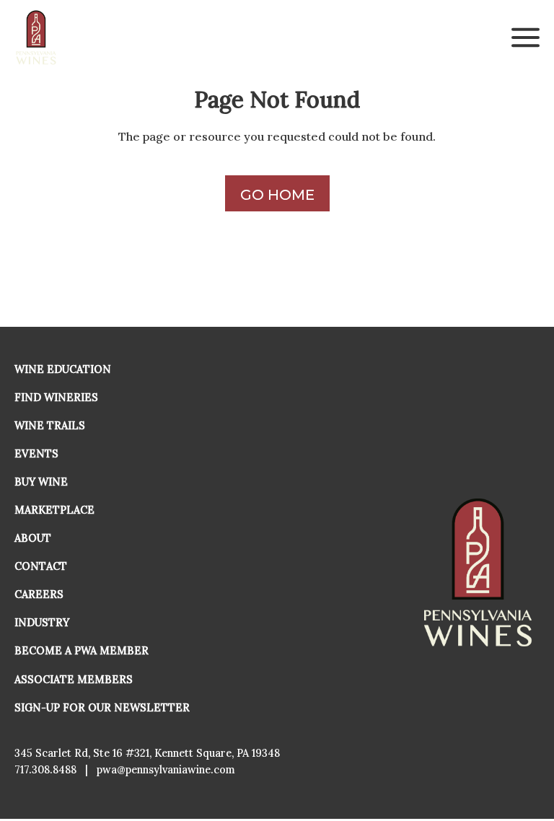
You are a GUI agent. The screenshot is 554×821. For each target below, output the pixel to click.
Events (36, 453)
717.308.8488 (45, 769)
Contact (40, 566)
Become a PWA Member (81, 650)
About (32, 538)
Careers (38, 594)
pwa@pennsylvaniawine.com (166, 769)
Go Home (277, 194)
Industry (41, 622)
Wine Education (62, 369)
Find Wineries (56, 397)
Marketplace (54, 510)
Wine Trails (49, 425)
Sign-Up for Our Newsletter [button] (102, 707)
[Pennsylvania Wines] (36, 37)
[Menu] (525, 37)
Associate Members (73, 679)
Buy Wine (41, 481)
